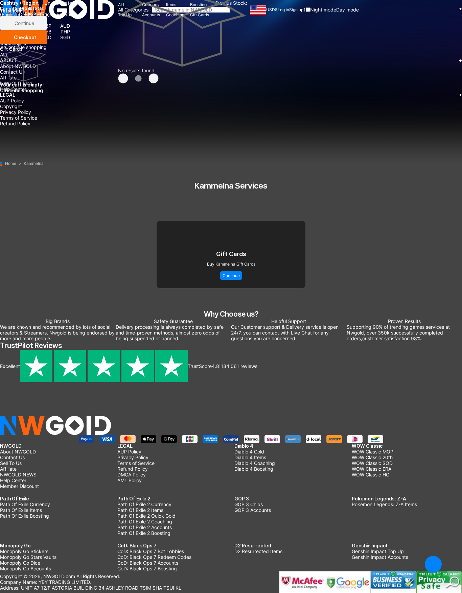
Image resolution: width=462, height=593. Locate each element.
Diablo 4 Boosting (253, 469)
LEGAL (231, 95)
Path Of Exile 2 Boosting (143, 533)
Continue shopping (26, 47)
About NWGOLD (18, 451)
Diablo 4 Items (250, 457)
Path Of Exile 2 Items (140, 510)
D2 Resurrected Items (258, 551)
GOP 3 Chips (248, 504)
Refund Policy (15, 123)
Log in (283, 9)
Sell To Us (11, 463)
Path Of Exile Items (21, 510)
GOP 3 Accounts (252, 510)
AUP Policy (12, 100)
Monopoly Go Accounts (25, 568)
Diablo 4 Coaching (254, 463)
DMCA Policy (131, 474)
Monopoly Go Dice (20, 563)
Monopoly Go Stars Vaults (28, 557)
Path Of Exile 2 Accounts (144, 527)
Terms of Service (18, 118)
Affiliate (8, 469)
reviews (239, 366)
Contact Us (12, 457)
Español (65, 14)
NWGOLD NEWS (18, 474)
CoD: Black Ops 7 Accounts (147, 563)
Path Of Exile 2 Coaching (144, 521)
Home (10, 163)
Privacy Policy (15, 112)
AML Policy (129, 480)
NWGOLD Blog (16, 83)
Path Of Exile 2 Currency (144, 504)
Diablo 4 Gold (249, 451)
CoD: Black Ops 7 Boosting (147, 568)
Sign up (296, 9)
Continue (23, 23)
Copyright (11, 106)
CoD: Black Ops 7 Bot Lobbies (150, 551)
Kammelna (34, 163)
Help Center (13, 89)
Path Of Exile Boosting (24, 516)
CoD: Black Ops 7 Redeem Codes (154, 557)
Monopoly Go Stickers (24, 551)
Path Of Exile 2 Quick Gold (146, 516)
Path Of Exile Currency (25, 504)
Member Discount (19, 486)
